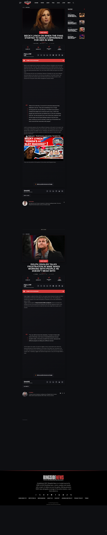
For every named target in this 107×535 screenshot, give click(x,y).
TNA (53, 2)
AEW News (70, 13)
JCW (63, 2)
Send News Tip (23, 498)
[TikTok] (67, 495)
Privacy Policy (78, 498)
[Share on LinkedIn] (53, 191)
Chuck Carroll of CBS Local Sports (43, 302)
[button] (73, 3)
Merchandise (41, 498)
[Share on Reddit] (59, 191)
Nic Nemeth (26, 386)
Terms (86, 498)
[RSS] (71, 495)
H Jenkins (36, 274)
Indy (69, 2)
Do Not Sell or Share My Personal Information (53, 504)
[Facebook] (38, 55)
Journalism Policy (67, 498)
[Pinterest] (50, 55)
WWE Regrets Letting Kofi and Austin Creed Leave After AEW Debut (73, 15)
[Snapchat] (59, 55)
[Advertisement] (43, 171)
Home (36, 2)
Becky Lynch (26, 195)
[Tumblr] (55, 495)
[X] (41, 55)
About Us (50, 498)
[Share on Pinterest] (56, 191)
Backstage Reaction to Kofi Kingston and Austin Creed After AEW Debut (73, 37)
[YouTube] (53, 55)
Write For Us (32, 498)
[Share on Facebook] (47, 191)
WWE (42, 2)
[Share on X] (50, 191)
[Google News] (44, 55)
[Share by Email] (62, 191)
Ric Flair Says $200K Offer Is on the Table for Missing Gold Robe (73, 30)
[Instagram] (56, 55)
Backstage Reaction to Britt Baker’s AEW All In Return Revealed (72, 23)
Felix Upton (36, 43)
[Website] (60, 393)
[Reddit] (62, 55)
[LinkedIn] (47, 55)
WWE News (28, 7)
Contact (57, 498)
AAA (58, 2)
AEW (47, 2)
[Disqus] (43, 438)
